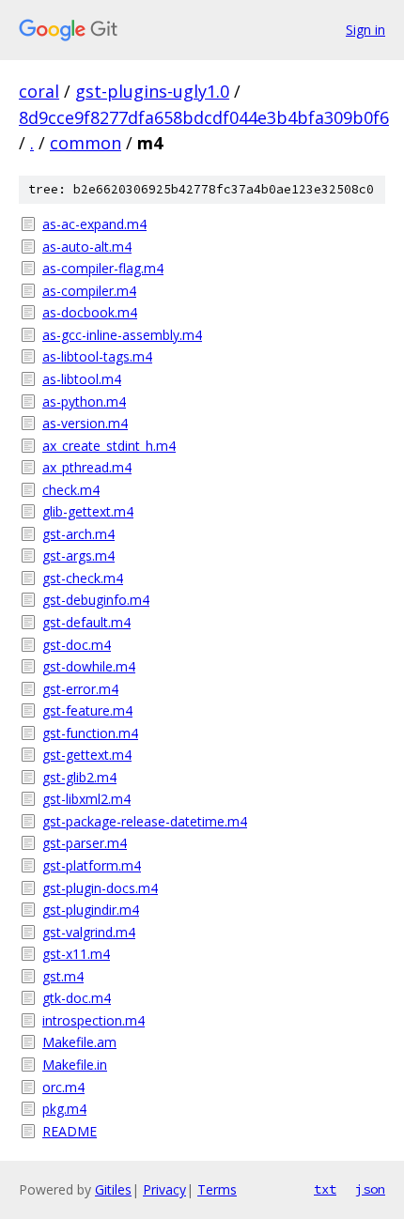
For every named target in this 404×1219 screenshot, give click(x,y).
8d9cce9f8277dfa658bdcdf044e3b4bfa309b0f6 (204, 117)
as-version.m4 (85, 423)
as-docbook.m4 (89, 312)
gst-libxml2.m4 (86, 799)
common (85, 142)
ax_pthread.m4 (87, 467)
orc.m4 (63, 1087)
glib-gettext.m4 (87, 511)
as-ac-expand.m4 (94, 224)
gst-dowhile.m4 (88, 666)
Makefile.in (74, 1064)
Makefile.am (79, 1042)
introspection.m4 (93, 1020)
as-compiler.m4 (89, 291)
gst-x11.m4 (76, 954)
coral (39, 91)
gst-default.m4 (86, 622)
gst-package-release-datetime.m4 (144, 821)
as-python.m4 (84, 401)
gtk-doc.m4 (76, 998)
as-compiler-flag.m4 (102, 268)
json (370, 1188)
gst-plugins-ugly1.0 (152, 91)
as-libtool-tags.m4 (97, 356)
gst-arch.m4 (78, 534)
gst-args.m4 (78, 555)
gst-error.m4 (80, 689)
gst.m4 (63, 976)
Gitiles (113, 1189)
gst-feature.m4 (87, 710)
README (69, 1131)
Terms (217, 1189)
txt (325, 1188)
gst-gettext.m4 (87, 755)
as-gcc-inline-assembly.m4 (122, 335)
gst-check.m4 (82, 578)
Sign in (365, 30)
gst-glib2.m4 (79, 777)
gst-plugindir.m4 (90, 909)
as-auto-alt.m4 (87, 246)
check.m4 (71, 490)
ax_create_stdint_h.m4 (109, 446)
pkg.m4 (64, 1109)
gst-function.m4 (90, 733)
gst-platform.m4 (91, 865)
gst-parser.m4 (84, 843)
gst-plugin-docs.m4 (100, 888)
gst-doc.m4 (76, 645)
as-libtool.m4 (81, 379)
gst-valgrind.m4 (88, 932)
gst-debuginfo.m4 (95, 600)
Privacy (164, 1189)
